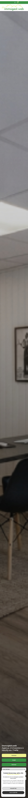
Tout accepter (13, 792)
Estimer (14, 764)
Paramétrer (13, 788)
